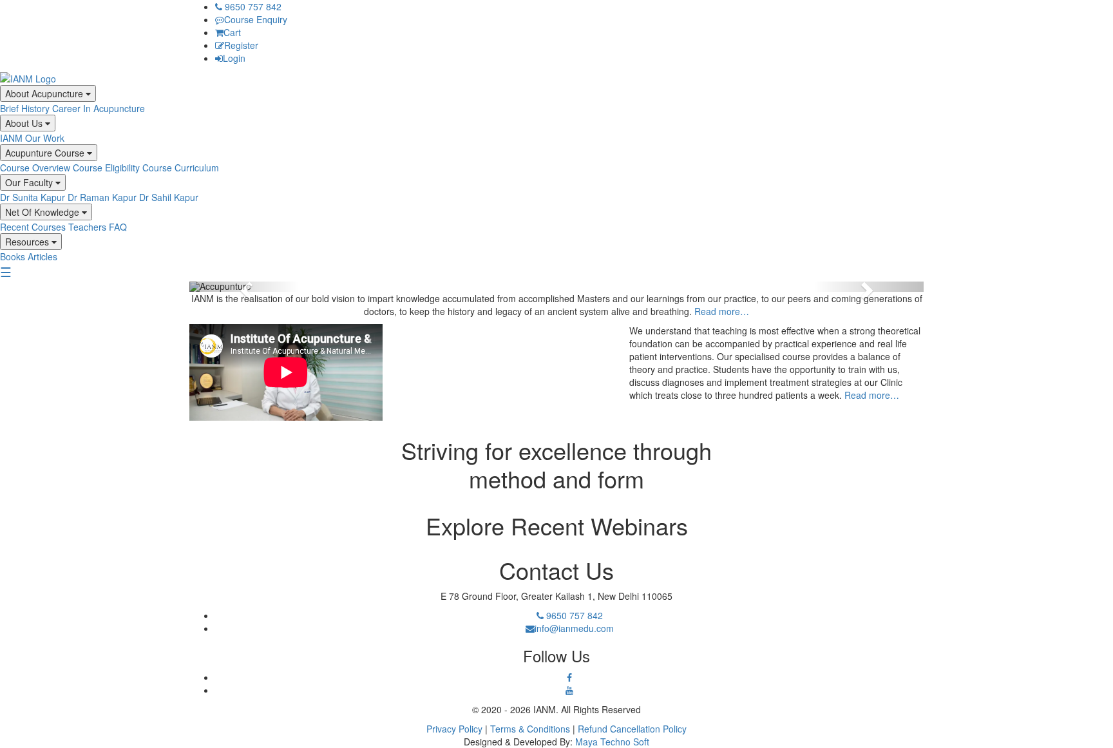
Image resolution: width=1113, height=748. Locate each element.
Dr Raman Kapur (102, 197)
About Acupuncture (45, 93)
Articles (42, 256)
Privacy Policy (454, 728)
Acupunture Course (46, 152)
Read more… (721, 311)
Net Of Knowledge (43, 212)
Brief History (25, 108)
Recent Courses (33, 226)
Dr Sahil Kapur (168, 197)
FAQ (118, 226)
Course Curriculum (180, 167)
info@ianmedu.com (574, 628)
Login (234, 58)
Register (241, 45)
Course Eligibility (106, 167)
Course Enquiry (255, 19)
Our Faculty (30, 182)
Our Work (44, 137)
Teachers (87, 226)
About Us (25, 123)
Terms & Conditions (530, 728)
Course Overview (35, 167)
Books (12, 256)
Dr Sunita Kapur (32, 197)
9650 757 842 (251, 6)
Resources (28, 241)
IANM (11, 137)
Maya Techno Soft (612, 741)
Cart (232, 32)
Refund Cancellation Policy (632, 728)
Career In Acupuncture (98, 108)
